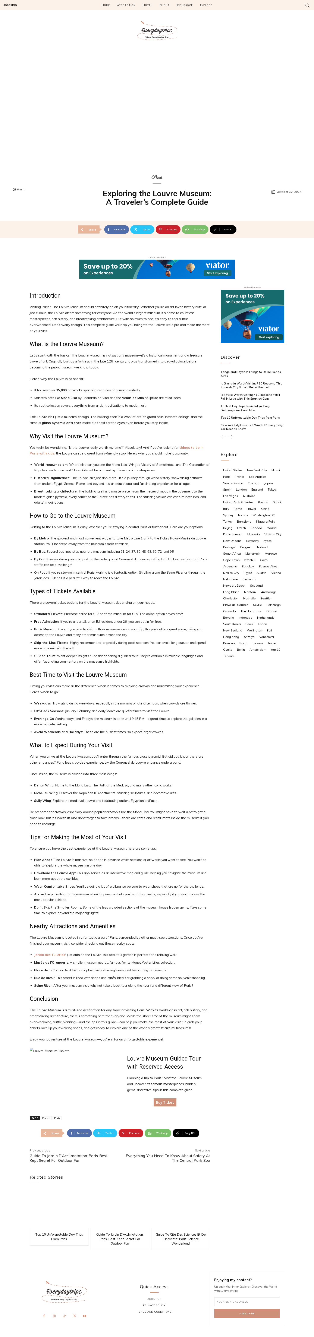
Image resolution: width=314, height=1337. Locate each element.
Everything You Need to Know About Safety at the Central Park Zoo (168, 1158)
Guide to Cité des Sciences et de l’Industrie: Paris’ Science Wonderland (181, 1238)
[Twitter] (74, 1316)
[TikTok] (64, 1316)
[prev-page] (223, 437)
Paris (157, 177)
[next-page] (230, 437)
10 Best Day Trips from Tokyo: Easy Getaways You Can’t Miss (245, 408)
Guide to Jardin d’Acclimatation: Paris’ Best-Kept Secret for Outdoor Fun (69, 1158)
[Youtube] (85, 1316)
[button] (307, 5)
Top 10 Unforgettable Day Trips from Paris (250, 417)
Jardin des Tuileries (49, 955)
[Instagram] (54, 1316)
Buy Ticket (165, 1102)
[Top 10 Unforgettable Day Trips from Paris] (59, 1209)
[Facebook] (44, 1316)
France (46, 1118)
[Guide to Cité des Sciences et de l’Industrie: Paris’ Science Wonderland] (180, 1209)
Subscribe (247, 1313)
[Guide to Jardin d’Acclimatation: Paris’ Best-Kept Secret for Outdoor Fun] (120, 1209)
